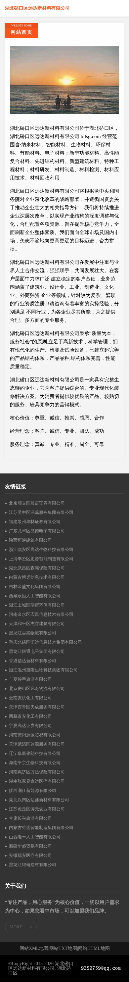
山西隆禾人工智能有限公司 (35, 836)
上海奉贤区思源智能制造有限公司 (41, 558)
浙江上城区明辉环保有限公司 (37, 605)
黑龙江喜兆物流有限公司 (32, 632)
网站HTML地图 (94, 948)
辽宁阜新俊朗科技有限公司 (35, 753)
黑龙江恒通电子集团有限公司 (37, 651)
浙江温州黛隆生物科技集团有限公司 (43, 669)
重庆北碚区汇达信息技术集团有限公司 (45, 642)
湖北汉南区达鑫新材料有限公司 (39, 799)
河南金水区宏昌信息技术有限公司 (41, 614)
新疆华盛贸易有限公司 (30, 846)
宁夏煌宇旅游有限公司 (30, 679)
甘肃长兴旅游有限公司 (30, 818)
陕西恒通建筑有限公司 (30, 540)
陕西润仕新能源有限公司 (32, 790)
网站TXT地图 (63, 948)
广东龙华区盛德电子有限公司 (37, 530)
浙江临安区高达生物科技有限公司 (41, 549)
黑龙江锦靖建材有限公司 (32, 864)
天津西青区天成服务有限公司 (37, 707)
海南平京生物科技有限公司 (35, 762)
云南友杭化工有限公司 (30, 697)
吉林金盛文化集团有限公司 (35, 586)
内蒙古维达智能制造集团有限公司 (41, 827)
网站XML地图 (34, 948)
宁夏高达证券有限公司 (30, 725)
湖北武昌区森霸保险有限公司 (37, 567)
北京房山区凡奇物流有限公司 (37, 688)
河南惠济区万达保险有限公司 (37, 771)
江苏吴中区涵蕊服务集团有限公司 (41, 512)
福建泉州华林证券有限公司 (35, 521)
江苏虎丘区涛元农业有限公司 (37, 809)
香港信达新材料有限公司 (32, 660)
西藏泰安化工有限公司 (30, 716)
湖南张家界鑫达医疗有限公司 (37, 781)
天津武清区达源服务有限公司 (37, 744)
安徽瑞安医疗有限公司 (30, 855)
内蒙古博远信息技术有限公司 (37, 577)
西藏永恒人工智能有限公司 (35, 595)
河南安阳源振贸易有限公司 (35, 734)
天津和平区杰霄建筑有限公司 (37, 623)
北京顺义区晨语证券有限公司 (37, 503)
